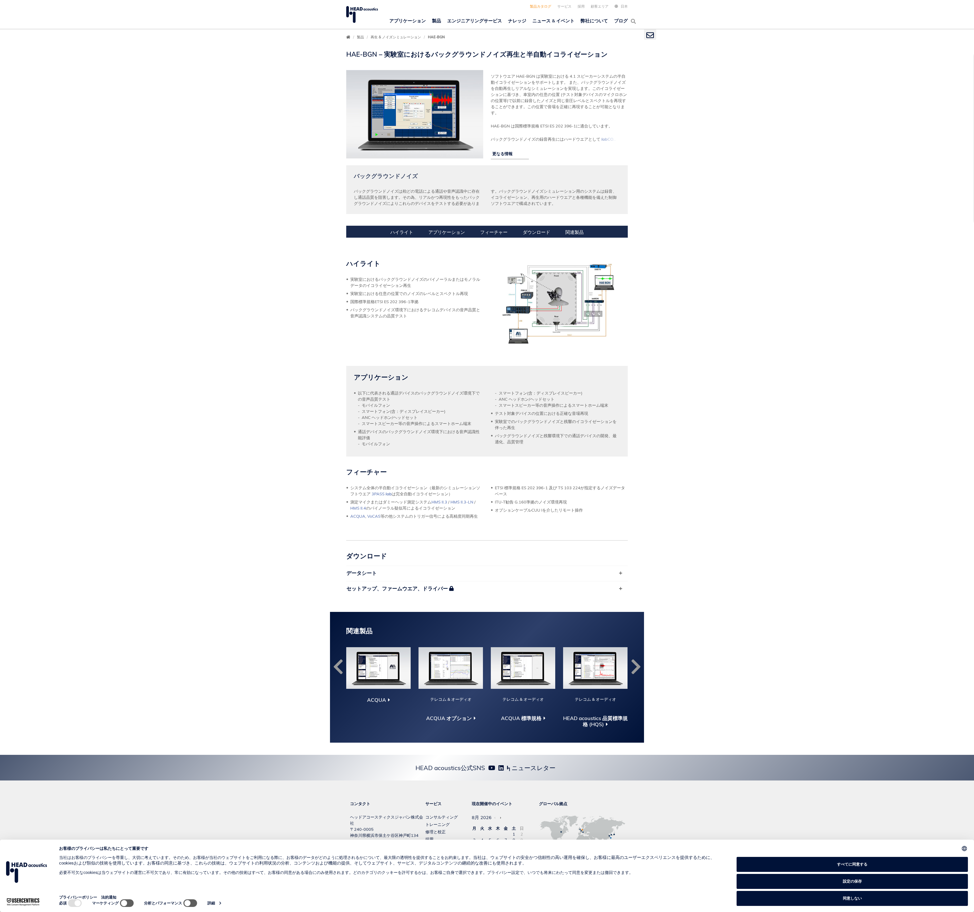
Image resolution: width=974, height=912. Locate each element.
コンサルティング (441, 817)
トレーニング (437, 824)
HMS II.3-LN (461, 501)
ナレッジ (517, 21)
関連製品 (574, 232)
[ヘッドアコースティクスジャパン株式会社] (362, 14)
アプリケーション (407, 21)
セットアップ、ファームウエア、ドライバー (397, 588)
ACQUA (357, 516)
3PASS (382, 493)
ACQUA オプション (449, 718)
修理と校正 (435, 831)
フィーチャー (494, 232)
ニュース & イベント (553, 21)
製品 (436, 21)
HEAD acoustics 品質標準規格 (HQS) (595, 721)
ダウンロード (536, 232)
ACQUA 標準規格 (521, 718)
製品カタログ (540, 6)
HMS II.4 (358, 508)
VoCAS (373, 516)
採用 (581, 6)
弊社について (594, 21)
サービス (564, 6)
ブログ (621, 21)
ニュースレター (532, 768)
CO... (608, 139)
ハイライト (401, 232)
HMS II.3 (439, 501)
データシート (361, 573)
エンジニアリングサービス (474, 21)
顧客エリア (599, 6)
